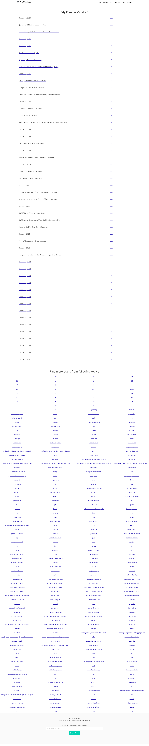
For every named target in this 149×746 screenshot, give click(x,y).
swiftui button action (55, 670)
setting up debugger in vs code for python (55, 645)
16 (132, 381)
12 (132, 377)
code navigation (55, 443)
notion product (55, 591)
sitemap (132, 649)
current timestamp (17, 459)
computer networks (132, 447)
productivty (17, 620)
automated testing (94, 422)
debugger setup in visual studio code (94, 459)
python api (131, 620)
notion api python (132, 575)
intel (55, 525)
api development (93, 414)
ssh (132, 657)
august (55, 422)
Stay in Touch (74, 733)
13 (17, 381)
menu (55, 554)
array (17, 422)
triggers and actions (17, 686)
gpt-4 (55, 505)
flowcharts (17, 484)
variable (93, 695)
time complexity (132, 678)
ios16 (17, 529)
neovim (17, 567)
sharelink (132, 645)
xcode (55, 711)
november (132, 600)
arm (132, 418)
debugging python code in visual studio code (55, 463)
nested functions (55, 567)
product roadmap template (94, 616)
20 (17, 389)
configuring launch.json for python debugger (55, 451)
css (55, 455)
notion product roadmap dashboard (17, 595)
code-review (132, 443)
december (17, 467)
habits (55, 509)
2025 (93, 389)
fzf (55, 484)
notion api (93, 575)
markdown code (93, 550)
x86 (17, 711)
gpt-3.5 (17, 505)
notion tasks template (132, 595)
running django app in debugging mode (132, 633)
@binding (94, 410)
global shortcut (132, 488)
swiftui (132, 666)
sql (94, 657)
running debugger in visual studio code (93, 633)
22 (55, 393)
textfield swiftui (17, 678)
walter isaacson (55, 703)
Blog (123, 2)
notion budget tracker (93, 579)
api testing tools (17, 418)
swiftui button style (93, 670)
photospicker (55, 608)
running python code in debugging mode (55, 637)
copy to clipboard (132, 451)
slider (93, 653)
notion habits (93, 583)
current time (132, 455)
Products (117, 2)
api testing (131, 414)
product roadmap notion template (55, 616)
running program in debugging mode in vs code (17, 637)
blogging (55, 430)
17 (17, 385)
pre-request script (17, 616)
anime (55, 414)
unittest (93, 686)
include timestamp (132, 521)
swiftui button (17, 670)
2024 (55, 389)
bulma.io (55, 434)
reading (17, 628)
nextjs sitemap (55, 571)
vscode (132, 699)
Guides (105, 2)
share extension (94, 645)
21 (17, 393)
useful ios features (94, 690)
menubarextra (93, 554)
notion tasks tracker (17, 600)
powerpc (132, 612)
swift (93, 666)
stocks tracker (132, 662)
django (55, 472)
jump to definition (55, 538)
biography (132, 426)
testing (132, 674)
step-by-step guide (17, 662)
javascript (93, 534)
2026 (132, 389)
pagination (131, 604)
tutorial (55, 686)
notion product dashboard (93, 591)
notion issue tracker (131, 587)
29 (17, 401)
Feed (99, 2)
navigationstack (132, 562)
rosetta (55, 633)
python (93, 620)
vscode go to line (17, 703)
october (17, 604)
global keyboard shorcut (94, 488)
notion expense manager (55, 583)
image (132, 517)
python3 (132, 624)
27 (94, 397)
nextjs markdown (17, 571)
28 (132, 397)
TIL (111, 2)
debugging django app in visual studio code (17, 463)
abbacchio (132, 410)
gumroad (17, 509)
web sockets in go (94, 703)
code (132, 439)
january (55, 534)
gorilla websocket (94, 500)
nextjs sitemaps (94, 571)
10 (55, 377)
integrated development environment (17, 525)
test (93, 674)
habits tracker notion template (94, 509)
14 (55, 381)
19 (93, 385)
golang (93, 496)
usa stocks (55, 690)
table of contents (132, 670)
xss (94, 711)
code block (17, 443)
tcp (55, 674)
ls (17, 546)
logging (132, 542)
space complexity (55, 657)
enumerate (17, 480)
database (55, 459)
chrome (55, 439)
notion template (55, 600)
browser (132, 430)
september (131, 641)
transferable (132, 682)
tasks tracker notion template (17, 674)
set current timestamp (17, 645)
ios (94, 525)
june (93, 538)
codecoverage (17, 447)
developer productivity (55, 467)
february (93, 480)
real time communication (55, 628)
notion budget (17, 579)
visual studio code (55, 699)
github (55, 488)
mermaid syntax (17, 558)
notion (55, 575)
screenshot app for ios (132, 637)
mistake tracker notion (55, 558)
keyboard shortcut (132, 538)
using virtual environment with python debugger (17, 695)
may (132, 550)
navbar (55, 562)
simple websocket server (94, 649)
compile (93, 447)
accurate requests (17, 414)
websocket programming (17, 707)
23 (94, 393)
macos (93, 546)
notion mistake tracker (17, 591)
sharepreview (17, 649)
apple (55, 418)
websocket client (132, 703)
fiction (132, 480)
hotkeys (55, 513)
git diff (17, 488)
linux (93, 542)
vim (132, 695)
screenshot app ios (17, 641)
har (17, 513)
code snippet (93, 443)
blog (17, 430)
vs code (93, 699)
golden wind (17, 500)
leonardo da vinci (17, 542)
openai (55, 604)
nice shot (132, 571)
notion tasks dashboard (93, 595)
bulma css (17, 434)
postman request (93, 612)
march (17, 550)
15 (93, 381)
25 (17, 397)
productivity (132, 616)
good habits (55, 500)
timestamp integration (55, 682)
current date (94, 455)
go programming (55, 492)
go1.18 (55, 496)
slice (17, 653)
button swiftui (131, 434)
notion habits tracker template (94, 587)
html (93, 513)
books (94, 430)
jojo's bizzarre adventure (132, 534)
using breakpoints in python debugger (132, 690)
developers (93, 467)
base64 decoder (17, 426)
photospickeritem (93, 608)
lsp (55, 546)
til (55, 678)
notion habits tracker (55, 587)
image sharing (17, 521)
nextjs (132, 567)
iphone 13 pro (131, 529)
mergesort (132, 554)
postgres (17, 612)
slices (55, 653)
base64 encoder (55, 426)
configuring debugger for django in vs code (17, 451)
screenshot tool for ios (93, 641)
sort (132, 653)
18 (55, 385)
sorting (17, 657)
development (132, 467)
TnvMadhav (25, 2)
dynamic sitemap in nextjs (17, 476)
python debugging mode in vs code (55, 624)
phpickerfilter (132, 608)
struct (17, 666)
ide (94, 517)
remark (132, 628)
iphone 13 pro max (17, 534)
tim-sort (93, 678)
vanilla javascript (55, 695)
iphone (55, 529)
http (132, 513)
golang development (132, 496)
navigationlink (93, 562)
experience (55, 480)
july (17, 538)
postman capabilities (55, 612)
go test (93, 492)
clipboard (94, 439)
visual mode (17, 699)
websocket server (55, 707)
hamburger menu (131, 509)
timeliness (17, 682)
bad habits (131, 422)
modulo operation (17, 562)
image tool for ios (55, 521)
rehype (93, 628)
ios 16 (132, 525)
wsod (132, 707)
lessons (55, 542)
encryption (93, 476)
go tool (17, 496)
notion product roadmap (132, 591)
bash (93, 426)
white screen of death (94, 707)
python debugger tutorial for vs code (17, 624)
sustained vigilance (55, 666)
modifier (132, 558)
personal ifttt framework (17, 608)
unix (132, 686)
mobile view (94, 558)
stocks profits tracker (55, 662)
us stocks (17, 690)
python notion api (93, 624)
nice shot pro (17, 575)
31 (132, 401)
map (132, 546)
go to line (132, 492)
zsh (132, 711)
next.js (94, 567)
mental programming (17, 554)
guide (132, 505)
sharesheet (55, 649)
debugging (131, 459)
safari (93, 637)
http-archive (17, 517)
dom (131, 472)
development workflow (17, 472)
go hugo (17, 492)
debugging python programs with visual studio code (94, 463)
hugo (55, 517)
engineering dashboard (131, 476)
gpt (132, 500)
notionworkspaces (94, 600)
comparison (55, 447)
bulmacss (94, 434)
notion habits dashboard (132, 583)
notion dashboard (17, 583)
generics (93, 484)
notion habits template (17, 587)
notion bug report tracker (132, 579)
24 (132, 393)
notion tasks (55, 595)
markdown (55, 550)
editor (55, 476)
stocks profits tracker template (93, 662)
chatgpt (17, 439)
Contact (129, 2)
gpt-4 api (94, 505)
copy (93, 451)
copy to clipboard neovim (17, 455)
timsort (93, 682)
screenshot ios (55, 641)
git (132, 484)
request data (17, 633)
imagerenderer (93, 521)
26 (55, 397)
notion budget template (55, 579)
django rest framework (93, 472)
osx (94, 604)
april (93, 418)
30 (94, 401)
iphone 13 (94, 529)
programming (55, 620)
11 (93, 377)
